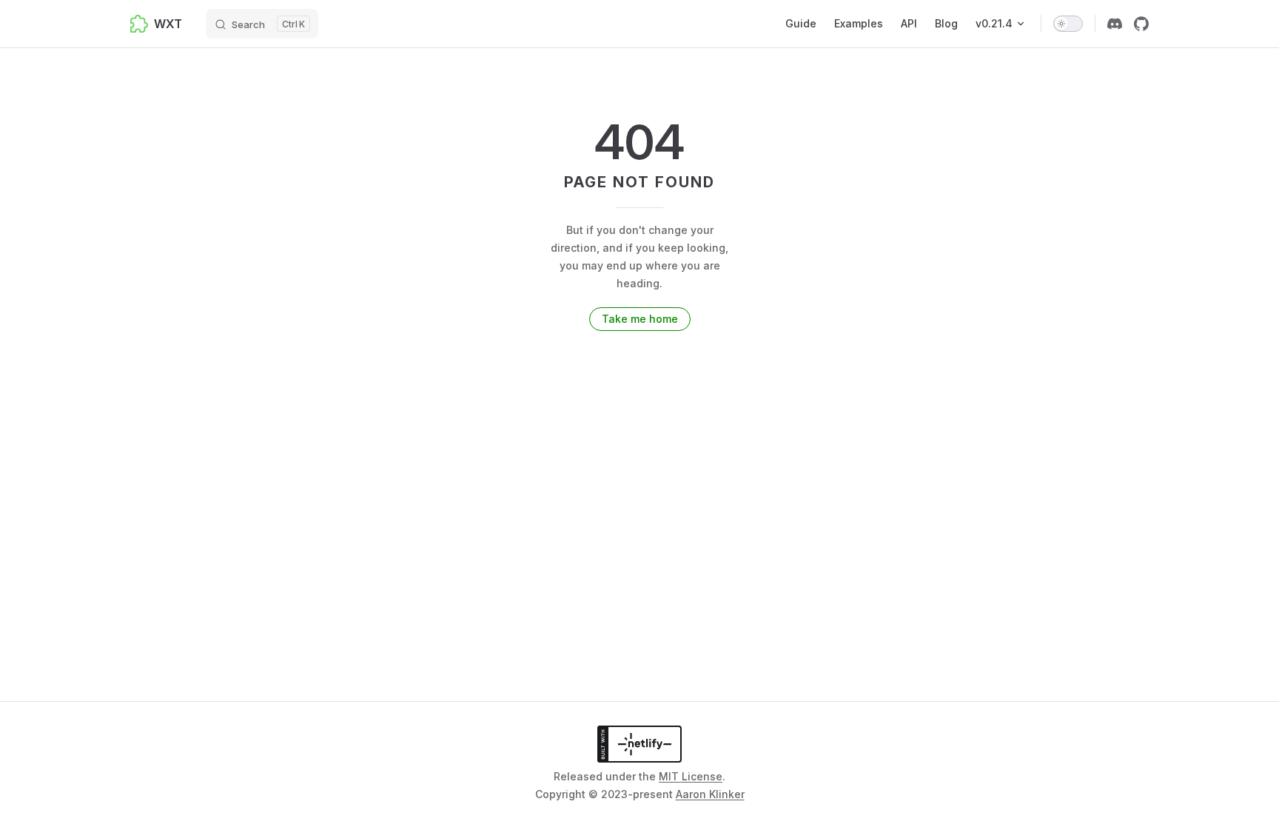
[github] (1141, 23)
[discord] (1114, 23)
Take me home (640, 318)
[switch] (1068, 24)
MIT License (690, 776)
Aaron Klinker (710, 794)
